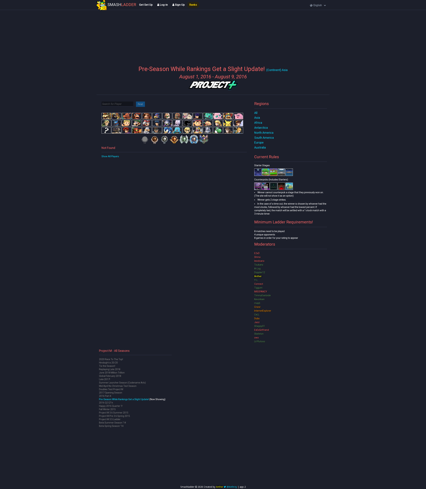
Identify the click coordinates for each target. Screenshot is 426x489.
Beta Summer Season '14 (112, 422)
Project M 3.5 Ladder (109, 419)
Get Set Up (146, 4)
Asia (257, 117)
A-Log (257, 268)
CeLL (256, 314)
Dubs (257, 318)
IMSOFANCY (260, 291)
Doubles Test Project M (111, 389)
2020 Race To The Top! (111, 359)
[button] (318, 5)
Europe (259, 142)
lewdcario (259, 261)
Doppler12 (259, 272)
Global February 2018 (110, 376)
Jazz (257, 322)
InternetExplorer (262, 310)
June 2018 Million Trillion (112, 372)
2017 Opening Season (110, 392)
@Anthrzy (232, 486)
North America (263, 132)
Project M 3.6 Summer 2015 (113, 412)
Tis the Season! (107, 366)
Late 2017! (104, 379)
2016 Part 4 (105, 396)
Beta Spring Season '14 (111, 426)
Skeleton (259, 333)
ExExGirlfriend (261, 330)
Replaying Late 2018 (109, 369)
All (255, 113)
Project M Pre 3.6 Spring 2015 (114, 416)
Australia (260, 147)
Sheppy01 (259, 326)
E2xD (257, 253)
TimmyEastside (262, 295)
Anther (258, 276)
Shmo (257, 257)
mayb (257, 303)
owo (256, 337)
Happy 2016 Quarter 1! (110, 406)
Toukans (258, 264)
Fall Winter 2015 (107, 409)
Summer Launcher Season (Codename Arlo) (122, 382)
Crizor (257, 307)
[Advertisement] (213, 36)
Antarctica (261, 127)
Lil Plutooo (259, 341)
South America (264, 137)
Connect (258, 284)
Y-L (256, 280)
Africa (258, 122)
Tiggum (258, 287)
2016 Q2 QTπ (106, 402)
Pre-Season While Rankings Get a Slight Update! (124, 399)
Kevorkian (259, 299)
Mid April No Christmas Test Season (117, 386)
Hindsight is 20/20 (108, 362)
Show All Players (110, 156)
